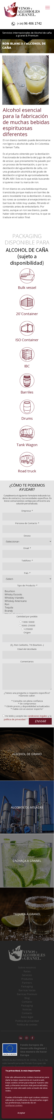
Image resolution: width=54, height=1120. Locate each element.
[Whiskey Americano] (27, 601)
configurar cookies (13, 1105)
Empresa (27, 510)
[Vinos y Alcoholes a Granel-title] (21, 9)
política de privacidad (15, 719)
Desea (27, 535)
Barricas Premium (27, 994)
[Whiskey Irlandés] (27, 597)
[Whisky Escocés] (27, 594)
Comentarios (27, 661)
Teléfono (27, 560)
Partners (27, 982)
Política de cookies (27, 1024)
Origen (27, 632)
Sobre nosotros (27, 967)
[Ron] (27, 604)
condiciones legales (37, 715)
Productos (27, 979)
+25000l (28, 629)
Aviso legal (27, 1017)
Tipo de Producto (27, 585)
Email (27, 548)
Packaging (27, 986)
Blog (27, 998)
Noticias (27, 1009)
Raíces (27, 971)
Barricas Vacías (27, 990)
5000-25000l (28, 625)
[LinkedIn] (20, 1038)
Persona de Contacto (27, 523)
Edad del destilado (27, 649)
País (27, 572)
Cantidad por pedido (27, 616)
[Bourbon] (27, 591)
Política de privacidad (27, 1020)
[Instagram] (26, 1038)
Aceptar (21, 1112)
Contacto (27, 1001)
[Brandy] (27, 610)
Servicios (27, 975)
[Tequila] (27, 607)
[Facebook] (32, 1038)
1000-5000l (28, 621)
